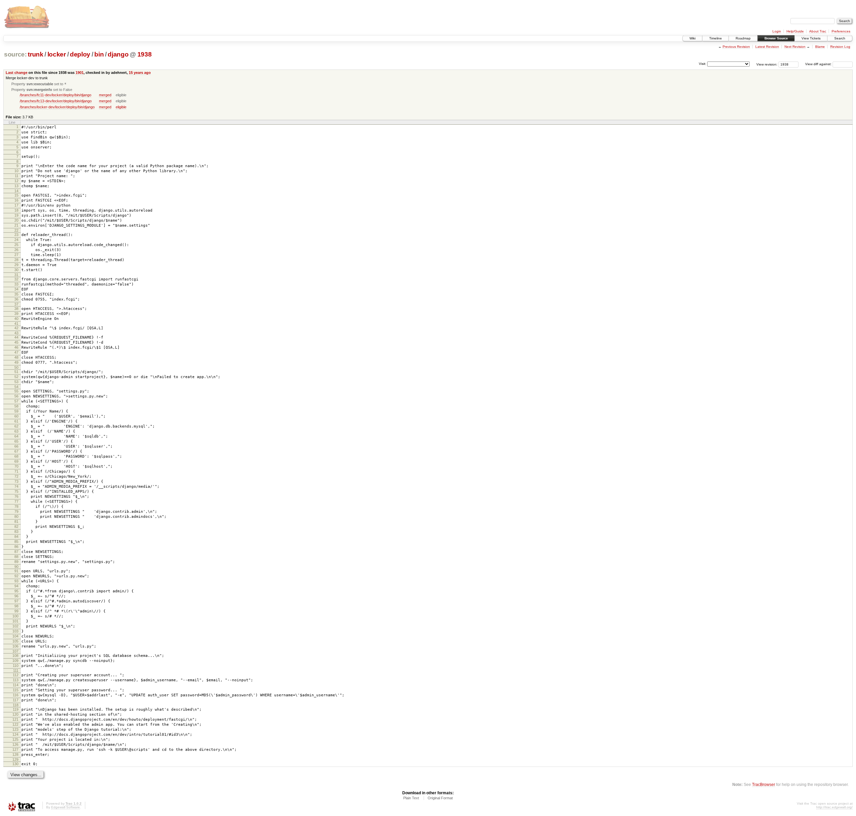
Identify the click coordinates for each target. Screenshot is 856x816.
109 (15, 661)
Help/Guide (795, 31)
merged (105, 95)
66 (16, 446)
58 (16, 406)
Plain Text (411, 798)
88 (16, 557)
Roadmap (743, 38)
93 (16, 581)
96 (16, 596)
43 (16, 333)
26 (16, 250)
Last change (16, 73)
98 (16, 606)
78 (16, 506)
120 (15, 714)
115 (15, 690)
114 (15, 685)
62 (16, 426)
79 (16, 511)
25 (16, 245)
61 (16, 421)
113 (15, 680)
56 (16, 396)
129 (15, 759)
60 (16, 416)
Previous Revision (736, 46)
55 (16, 391)
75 (16, 491)
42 (16, 328)
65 (16, 441)
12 (16, 181)
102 (15, 626)
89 (16, 562)
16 (16, 200)
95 (16, 591)
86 (16, 547)
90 (16, 567)
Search (839, 38)
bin (99, 54)
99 (16, 611)
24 (16, 240)
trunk (35, 54)
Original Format (440, 798)
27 (16, 255)
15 (16, 195)
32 (16, 279)
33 (16, 284)
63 (16, 431)
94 (16, 586)
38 (16, 309)
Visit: (702, 64)
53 (16, 382)
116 (15, 695)
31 (16, 275)
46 (16, 347)
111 (15, 671)
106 (15, 646)
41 (16, 324)
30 (16, 270)
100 (15, 616)
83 (16, 532)
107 (15, 651)
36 (16, 299)
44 (16, 337)
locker (56, 54)
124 (15, 734)
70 (16, 466)
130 (15, 764)
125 (15, 739)
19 (16, 215)
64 (16, 436)
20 (16, 220)
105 (15, 641)
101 (15, 621)
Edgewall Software (65, 807)
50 (16, 367)
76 (16, 496)
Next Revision (795, 46)
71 (16, 471)
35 (16, 294)
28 (16, 260)
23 (16, 235)
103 (15, 631)
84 (16, 537)
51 (16, 372)
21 (16, 225)
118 (15, 705)
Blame (820, 46)
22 (16, 230)
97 (16, 601)
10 (16, 171)
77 (16, 501)
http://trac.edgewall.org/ (834, 807)
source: (15, 54)
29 (16, 265)
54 (16, 387)
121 (15, 719)
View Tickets (811, 38)
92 (16, 576)
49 (16, 362)
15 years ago (140, 73)
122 (15, 724)
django (118, 54)
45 (16, 342)
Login (776, 31)
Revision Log (840, 46)
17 (16, 205)
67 (16, 451)
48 (16, 357)
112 (15, 675)
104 (15, 636)
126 (15, 744)
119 (15, 709)
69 (16, 461)
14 (16, 191)
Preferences (841, 31)
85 (16, 542)
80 (16, 516)
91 (16, 571)
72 (16, 476)
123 (15, 729)
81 (16, 521)
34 (16, 289)
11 (16, 176)
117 (15, 700)
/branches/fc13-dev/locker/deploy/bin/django (56, 101)
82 (16, 526)
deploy (80, 54)
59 (16, 411)
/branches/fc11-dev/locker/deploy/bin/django (55, 95)
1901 (80, 73)
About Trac (817, 31)
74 (16, 486)
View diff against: (819, 64)
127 (15, 749)
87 (16, 552)
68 (16, 456)
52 (16, 377)
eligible (121, 107)
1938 (144, 54)
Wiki (692, 38)
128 (15, 754)
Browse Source (776, 38)
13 (16, 186)
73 (16, 481)
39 (16, 314)
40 (16, 319)
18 (16, 210)
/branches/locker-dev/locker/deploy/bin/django (57, 107)
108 (15, 656)
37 (16, 304)
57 (16, 401)
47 (16, 352)
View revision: (766, 64)
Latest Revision (767, 46)
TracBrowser (763, 784)
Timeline (715, 38)
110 (15, 666)
